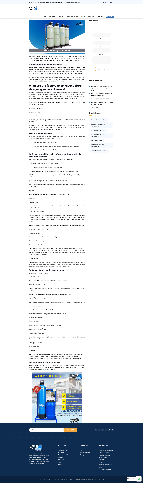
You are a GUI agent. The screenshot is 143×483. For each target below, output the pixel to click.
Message (101, 54)
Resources (91, 17)
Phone (101, 39)
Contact (100, 17)
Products (61, 17)
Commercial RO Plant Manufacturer (97, 145)
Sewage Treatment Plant (98, 120)
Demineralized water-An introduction (101, 86)
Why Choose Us (62, 450)
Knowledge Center (72, 17)
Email (101, 46)
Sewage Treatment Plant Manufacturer (98, 125)
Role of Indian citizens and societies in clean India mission (102, 103)
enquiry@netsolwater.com (73, 2)
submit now (101, 69)
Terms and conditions (64, 455)
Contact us (61, 459)
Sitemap (60, 457)
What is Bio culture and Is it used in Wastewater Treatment (101, 94)
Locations (60, 464)
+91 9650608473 (49, 2)
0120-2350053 (40, 2)
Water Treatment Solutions (99, 151)
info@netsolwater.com (105, 469)
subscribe (70, 430)
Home (44, 17)
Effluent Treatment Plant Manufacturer (98, 135)
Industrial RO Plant (96, 140)
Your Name (102, 31)
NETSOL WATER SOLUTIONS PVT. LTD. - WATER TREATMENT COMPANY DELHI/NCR (70, 479)
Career (60, 462)
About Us (52, 17)
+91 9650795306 (58, 2)
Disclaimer (61, 452)
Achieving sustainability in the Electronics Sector (99, 90)
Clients (83, 17)
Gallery (82, 455)
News (81, 450)
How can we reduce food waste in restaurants (101, 99)
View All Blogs (95, 107)
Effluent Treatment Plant (98, 130)
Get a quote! (110, 17)
